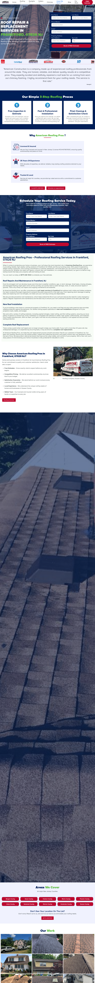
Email (53, 29)
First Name (54, 15)
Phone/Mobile (55, 22)
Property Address (56, 36)
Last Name (75, 15)
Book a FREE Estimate (71, 46)
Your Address (55, 38)
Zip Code (75, 38)
